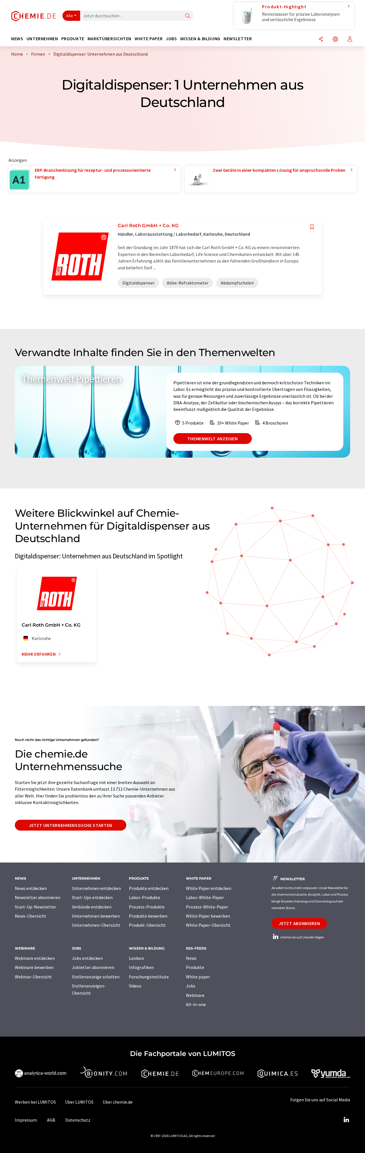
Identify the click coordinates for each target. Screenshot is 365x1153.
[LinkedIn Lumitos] (346, 1120)
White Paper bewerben (208, 916)
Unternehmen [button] (42, 38)
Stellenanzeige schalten (95, 977)
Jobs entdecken (87, 958)
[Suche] (188, 16)
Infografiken (141, 967)
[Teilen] (321, 39)
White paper (198, 977)
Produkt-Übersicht (147, 925)
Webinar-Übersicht (33, 977)
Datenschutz (77, 1120)
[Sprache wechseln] (335, 39)
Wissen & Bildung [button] (200, 38)
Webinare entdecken (35, 958)
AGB (51, 1120)
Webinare (195, 995)
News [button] (17, 38)
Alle (69, 15)
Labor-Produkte (144, 897)
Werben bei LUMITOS (35, 1102)
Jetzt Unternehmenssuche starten (70, 825)
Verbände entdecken (91, 907)
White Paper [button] (149, 38)
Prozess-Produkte (147, 907)
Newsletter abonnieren (37, 897)
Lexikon (136, 958)
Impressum (26, 1120)
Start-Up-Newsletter (35, 907)
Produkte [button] (72, 38)
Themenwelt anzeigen (212, 438)
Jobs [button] (171, 38)
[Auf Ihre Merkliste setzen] (312, 227)
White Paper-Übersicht (208, 925)
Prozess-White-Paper (207, 907)
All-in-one (196, 1004)
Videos (135, 986)
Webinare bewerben (34, 967)
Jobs (190, 986)
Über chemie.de (118, 1102)
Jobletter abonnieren (93, 967)
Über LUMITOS (79, 1102)
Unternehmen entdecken (96, 888)
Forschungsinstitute (149, 977)
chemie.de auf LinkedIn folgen (301, 937)
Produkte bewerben (148, 916)
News (191, 958)
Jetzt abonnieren (299, 923)
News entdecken (31, 888)
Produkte (195, 967)
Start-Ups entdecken (92, 897)
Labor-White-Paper (205, 897)
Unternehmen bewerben (96, 916)
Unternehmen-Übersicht (96, 925)
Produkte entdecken (149, 888)
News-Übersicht (30, 916)
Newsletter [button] (238, 38)
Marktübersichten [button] (109, 38)
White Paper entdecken (208, 888)
